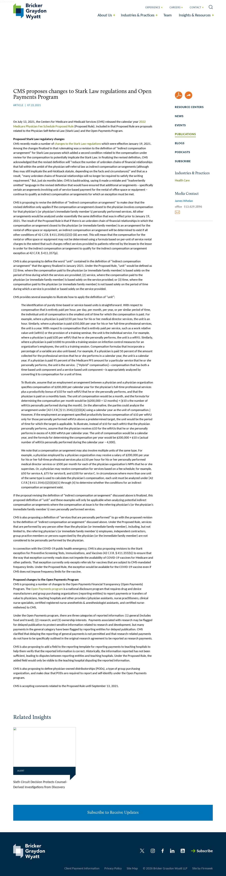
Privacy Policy (113, 868)
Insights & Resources (195, 15)
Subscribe (183, 161)
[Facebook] (162, 851)
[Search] (211, 7)
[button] (188, 95)
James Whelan (184, 201)
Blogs (179, 143)
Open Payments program (47, 589)
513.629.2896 (193, 206)
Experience (152, 7)
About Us (105, 15)
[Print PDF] (178, 95)
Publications (185, 134)
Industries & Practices (137, 15)
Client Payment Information (81, 868)
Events (180, 125)
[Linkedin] (172, 851)
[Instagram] (153, 851)
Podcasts (182, 152)
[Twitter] (142, 851)
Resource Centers (189, 107)
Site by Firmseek (202, 868)
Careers (175, 7)
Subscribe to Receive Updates (113, 813)
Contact (195, 7)
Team (167, 15)
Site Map (132, 868)
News (179, 116)
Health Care (182, 180)
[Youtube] (183, 851)
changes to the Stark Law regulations (78, 144)
